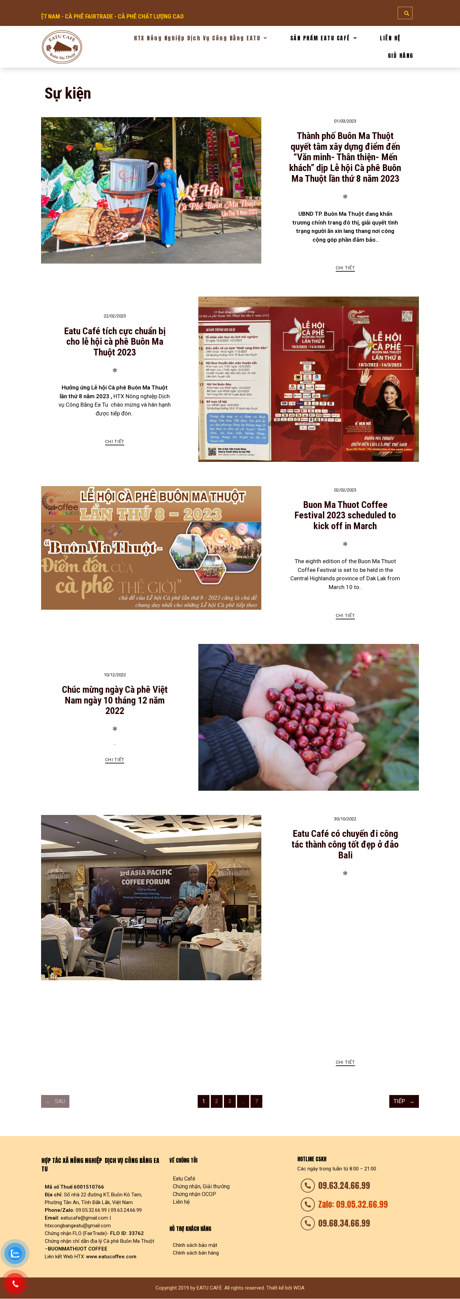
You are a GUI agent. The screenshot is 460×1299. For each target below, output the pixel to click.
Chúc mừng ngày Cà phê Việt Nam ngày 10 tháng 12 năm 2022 (115, 700)
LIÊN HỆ (390, 38)
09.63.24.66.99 (344, 1186)
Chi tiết (345, 267)
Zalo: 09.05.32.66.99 (353, 1204)
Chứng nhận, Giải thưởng (201, 1186)
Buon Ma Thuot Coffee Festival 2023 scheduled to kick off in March (345, 515)
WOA (298, 1288)
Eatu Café (184, 1178)
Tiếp (399, 1101)
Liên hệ (181, 1202)
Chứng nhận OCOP (194, 1194)
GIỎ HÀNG (401, 56)
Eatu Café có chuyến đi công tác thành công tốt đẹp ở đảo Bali (345, 844)
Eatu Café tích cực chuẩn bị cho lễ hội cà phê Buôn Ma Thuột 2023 (115, 342)
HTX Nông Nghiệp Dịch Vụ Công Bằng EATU (197, 38)
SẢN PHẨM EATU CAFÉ (320, 38)
